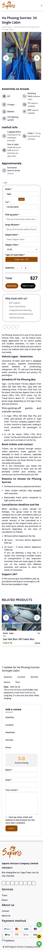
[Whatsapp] (39, 930)
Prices (8, 747)
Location (21, 677)
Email (8, 780)
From (8, 189)
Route (5, 900)
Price (17, 682)
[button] (37, 58)
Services (9, 740)
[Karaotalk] (39, 936)
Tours (4, 895)
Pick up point (12, 214)
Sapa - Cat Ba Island (15, 27)
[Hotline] (39, 924)
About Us (6, 915)
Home (4, 27)
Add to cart (28, 285)
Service (7, 682)
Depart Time (12, 244)
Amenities (10, 732)
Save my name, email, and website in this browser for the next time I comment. (20, 820)
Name (8, 770)
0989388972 (7, 867)
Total (8, 278)
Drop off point (12, 224)
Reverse (21, 199)
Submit (11, 828)
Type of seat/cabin (15, 255)
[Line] (39, 943)
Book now (11, 285)
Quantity (9, 267)
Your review (11, 790)
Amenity (34, 677)
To (7, 202)
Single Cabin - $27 (21, 259)
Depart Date (12, 234)
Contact (5, 911)
